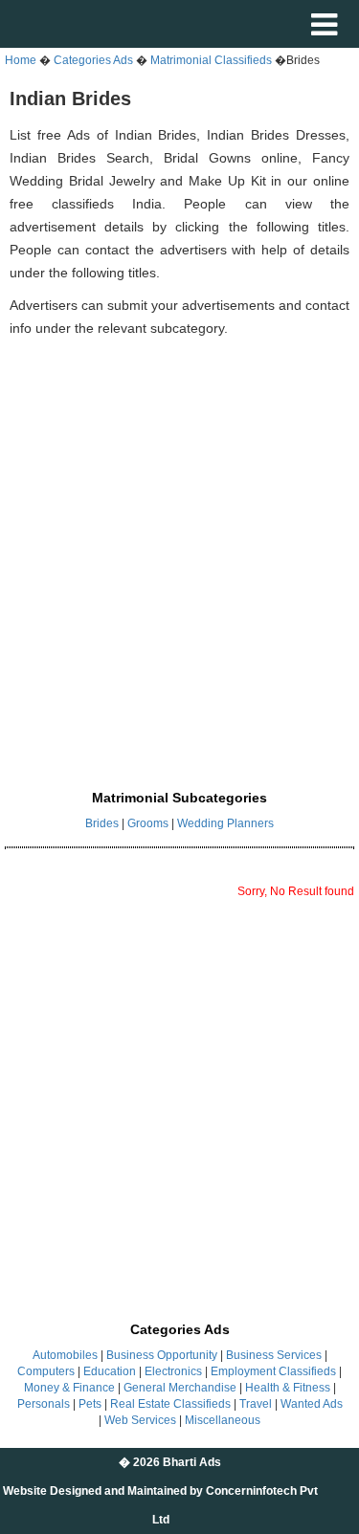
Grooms (147, 823)
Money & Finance (69, 1387)
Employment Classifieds (273, 1371)
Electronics (173, 1371)
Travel (255, 1404)
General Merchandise (179, 1387)
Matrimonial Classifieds (212, 60)
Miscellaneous (222, 1420)
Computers (46, 1371)
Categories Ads (93, 60)
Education (109, 1371)
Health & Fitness (287, 1387)
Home (20, 60)
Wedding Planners (225, 823)
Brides (102, 823)
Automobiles (65, 1355)
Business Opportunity (161, 1355)
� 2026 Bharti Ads (170, 1462)
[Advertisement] (179, 542)
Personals (43, 1404)
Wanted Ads (311, 1404)
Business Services (274, 1355)
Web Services (140, 1420)
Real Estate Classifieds (170, 1404)
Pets (90, 1404)
